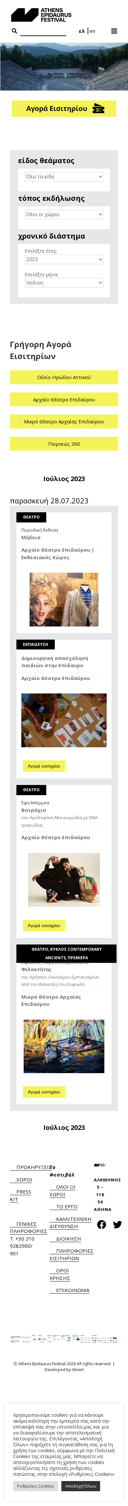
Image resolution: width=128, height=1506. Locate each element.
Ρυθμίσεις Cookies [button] (35, 1486)
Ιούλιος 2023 (64, 478)
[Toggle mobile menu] (114, 28)
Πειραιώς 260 (64, 443)
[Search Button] (14, 31)
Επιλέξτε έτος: (41, 250)
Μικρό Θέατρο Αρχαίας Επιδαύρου (64, 421)
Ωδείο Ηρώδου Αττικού (64, 377)
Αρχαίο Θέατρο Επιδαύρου (64, 399)
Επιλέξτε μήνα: (41, 274)
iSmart (78, 1369)
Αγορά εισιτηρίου (44, 766)
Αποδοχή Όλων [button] (80, 1486)
